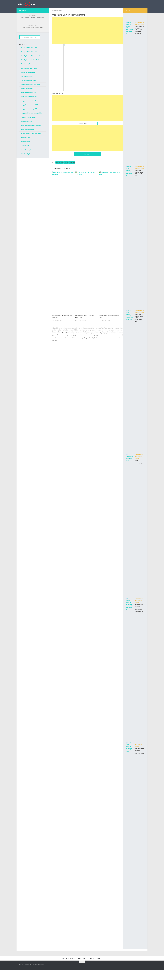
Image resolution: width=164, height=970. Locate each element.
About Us (99, 958)
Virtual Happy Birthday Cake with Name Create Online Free (139, 318)
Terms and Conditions (68, 958)
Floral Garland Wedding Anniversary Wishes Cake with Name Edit (139, 608)
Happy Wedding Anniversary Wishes (31, 113)
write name (72, 162)
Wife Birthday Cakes (27, 154)
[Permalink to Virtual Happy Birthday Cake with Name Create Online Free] (129, 381)
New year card (59, 162)
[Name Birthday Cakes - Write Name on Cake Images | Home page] (26, 4)
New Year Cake (25, 137)
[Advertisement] (87, 30)
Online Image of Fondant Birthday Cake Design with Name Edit (139, 30)
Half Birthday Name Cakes (28, 80)
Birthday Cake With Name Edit (30, 60)
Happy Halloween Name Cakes (30, 101)
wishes (66, 162)
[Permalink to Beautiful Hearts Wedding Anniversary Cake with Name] (129, 813)
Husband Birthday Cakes (28, 117)
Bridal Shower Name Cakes (29, 68)
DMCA (92, 958)
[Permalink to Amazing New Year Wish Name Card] (111, 242)
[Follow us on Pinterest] (45, 10)
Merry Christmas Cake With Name (31, 125)
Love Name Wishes (26, 121)
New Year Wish (57, 10)
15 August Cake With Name (29, 51)
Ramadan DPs (25, 145)
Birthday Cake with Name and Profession (33, 56)
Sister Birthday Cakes (27, 150)
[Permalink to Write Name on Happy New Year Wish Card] (63, 242)
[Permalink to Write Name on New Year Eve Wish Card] (87, 242)
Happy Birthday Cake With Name (30, 84)
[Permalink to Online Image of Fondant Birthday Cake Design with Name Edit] (129, 93)
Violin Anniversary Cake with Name (139, 462)
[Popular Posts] (140, 18)
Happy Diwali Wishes (27, 88)
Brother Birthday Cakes (28, 72)
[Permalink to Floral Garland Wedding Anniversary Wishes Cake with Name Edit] (129, 669)
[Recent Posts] (130, 18)
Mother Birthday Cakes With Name (31, 133)
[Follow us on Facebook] (42, 10)
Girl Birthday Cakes (26, 76)
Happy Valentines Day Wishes (29, 109)
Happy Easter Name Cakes (28, 92)
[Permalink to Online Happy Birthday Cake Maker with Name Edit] (129, 237)
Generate (87, 154)
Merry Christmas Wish (27, 129)
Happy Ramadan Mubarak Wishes (31, 105)
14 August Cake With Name (29, 47)
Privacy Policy (82, 958)
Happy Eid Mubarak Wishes (29, 96)
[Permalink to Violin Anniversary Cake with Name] (129, 525)
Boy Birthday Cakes (27, 64)
